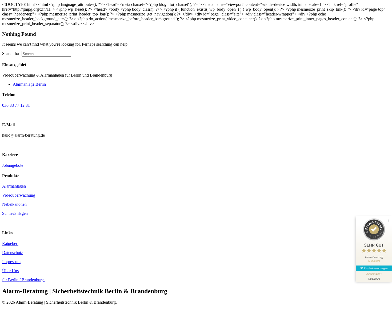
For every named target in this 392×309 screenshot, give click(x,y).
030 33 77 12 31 (16, 105)
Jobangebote (12, 165)
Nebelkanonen (14, 204)
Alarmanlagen (14, 186)
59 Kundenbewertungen (373, 268)
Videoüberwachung (18, 195)
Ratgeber (10, 243)
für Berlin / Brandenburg (23, 280)
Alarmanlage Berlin (30, 84)
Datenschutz (12, 252)
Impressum (11, 261)
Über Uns (10, 270)
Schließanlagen (15, 213)
